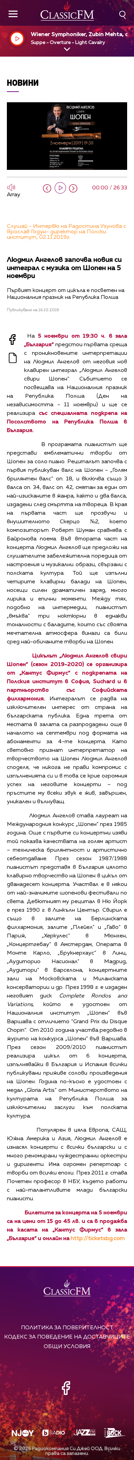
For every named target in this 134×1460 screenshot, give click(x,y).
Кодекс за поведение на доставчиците (67, 1337)
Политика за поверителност (67, 1327)
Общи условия (67, 1346)
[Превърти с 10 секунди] (47, 188)
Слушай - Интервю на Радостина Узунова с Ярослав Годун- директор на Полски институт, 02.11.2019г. (66, 232)
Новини (23, 82)
